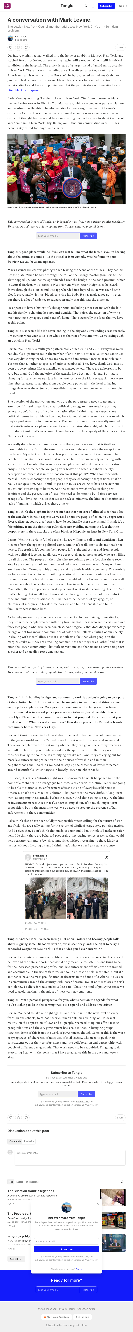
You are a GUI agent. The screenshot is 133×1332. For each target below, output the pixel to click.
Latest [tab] (19, 1181)
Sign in (123, 5)
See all (14, 1259)
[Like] (10, 47)
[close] (97, 1203)
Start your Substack (58, 1317)
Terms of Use (82, 1256)
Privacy (63, 1308)
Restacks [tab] (29, 1141)
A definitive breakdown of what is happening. (32, 1195)
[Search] (86, 6)
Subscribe (106, 5)
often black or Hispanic (23, 90)
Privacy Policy (91, 1259)
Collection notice (86, 1308)
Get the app (82, 1317)
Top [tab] (11, 1181)
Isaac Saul (20, 37)
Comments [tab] (15, 1141)
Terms (72, 1308)
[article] (66, 1198)
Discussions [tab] (32, 1181)
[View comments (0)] (18, 47)
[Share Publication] (93, 6)
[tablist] (21, 1141)
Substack (50, 1325)
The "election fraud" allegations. (31, 1191)
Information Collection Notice (65, 1259)
